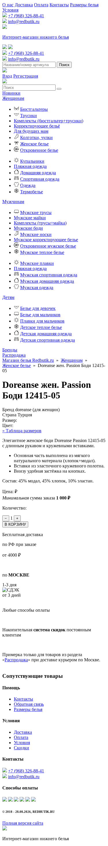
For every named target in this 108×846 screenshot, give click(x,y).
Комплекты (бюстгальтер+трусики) (48, 120)
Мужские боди (28, 228)
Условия (10, 10)
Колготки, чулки (36, 137)
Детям (8, 297)
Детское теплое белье (41, 327)
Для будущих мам (31, 131)
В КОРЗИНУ (15, 524)
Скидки (21, 747)
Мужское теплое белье (42, 252)
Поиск (64, 65)
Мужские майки (30, 217)
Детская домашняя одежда (46, 333)
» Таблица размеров (21, 430)
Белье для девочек (38, 308)
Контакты (59, 4)
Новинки (11, 93)
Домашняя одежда (38, 172)
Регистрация (25, 76)
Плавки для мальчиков (42, 321)
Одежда (27, 185)
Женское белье (34, 143)
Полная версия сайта (22, 823)
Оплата (41, 4)
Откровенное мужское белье (48, 246)
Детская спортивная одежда (47, 340)
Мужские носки (36, 234)
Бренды (9, 349)
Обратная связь (29, 704)
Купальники (32, 161)
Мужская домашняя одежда (47, 281)
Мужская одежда (36, 287)
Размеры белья (84, 4)
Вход (7, 76)
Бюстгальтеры (34, 109)
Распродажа (14, 355)
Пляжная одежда (30, 166)
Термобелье (31, 191)
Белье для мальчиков (40, 314)
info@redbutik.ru (23, 21)
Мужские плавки (37, 263)
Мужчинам (13, 201)
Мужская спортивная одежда (48, 274)
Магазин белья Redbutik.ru (28, 360)
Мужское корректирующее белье (46, 239)
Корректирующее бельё (37, 125)
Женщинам (13, 98)
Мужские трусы (36, 212)
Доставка (24, 4)
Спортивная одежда (39, 179)
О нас (8, 4)
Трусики (28, 115)
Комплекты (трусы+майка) (40, 222)
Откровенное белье (39, 150)
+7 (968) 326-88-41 (26, 15)
